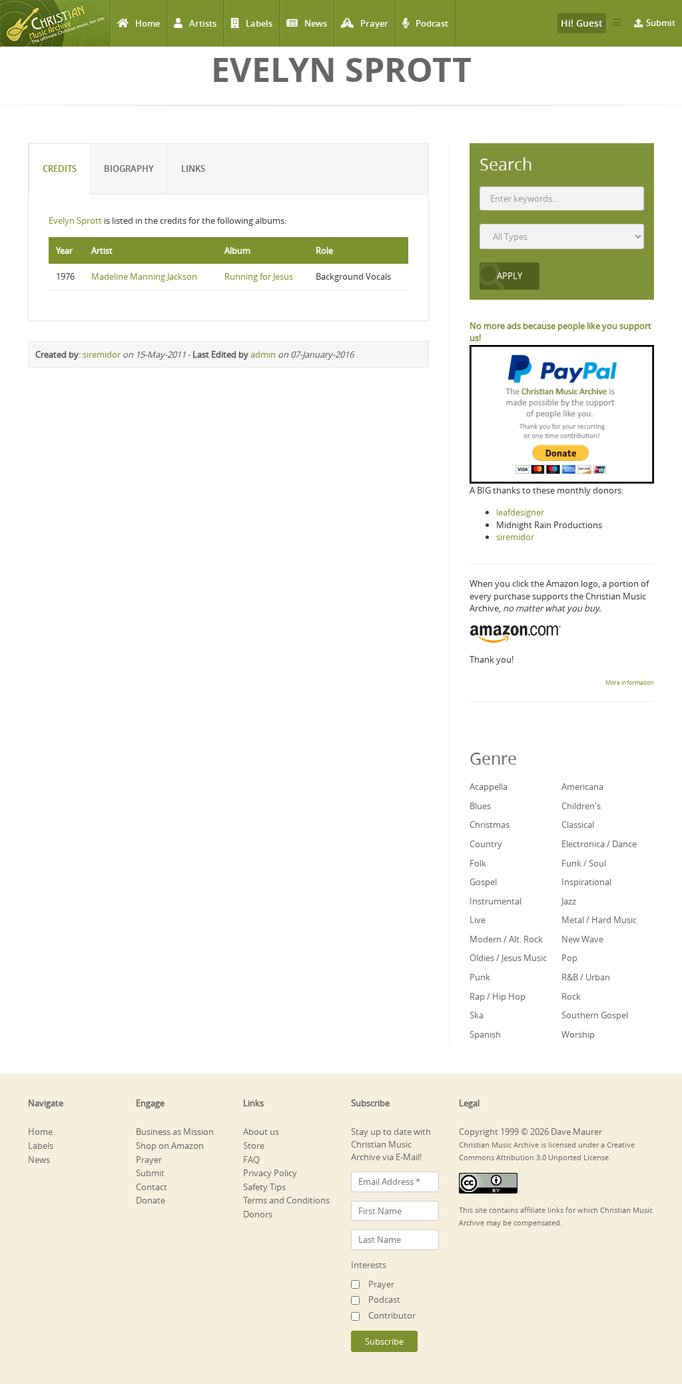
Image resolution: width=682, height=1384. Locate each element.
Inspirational (586, 882)
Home (147, 23)
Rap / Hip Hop (497, 996)
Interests (368, 1265)
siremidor (102, 354)
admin (263, 354)
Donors (257, 1214)
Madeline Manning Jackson (144, 276)
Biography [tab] (129, 168)
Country (486, 844)
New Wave (582, 939)
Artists (202, 23)
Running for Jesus (258, 276)
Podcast (432, 23)
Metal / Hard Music (599, 920)
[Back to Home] (55, 23)
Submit (660, 23)
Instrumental (495, 901)
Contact (151, 1187)
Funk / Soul (583, 863)
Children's (581, 806)
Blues (480, 806)
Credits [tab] (60, 168)
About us (261, 1132)
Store (253, 1146)
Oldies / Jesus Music (508, 958)
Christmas (490, 825)
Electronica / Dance (599, 844)
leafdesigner (520, 512)
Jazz (568, 901)
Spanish (485, 1034)
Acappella (489, 787)
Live (478, 920)
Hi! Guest (582, 23)
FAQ (251, 1160)
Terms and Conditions (286, 1200)
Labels (259, 23)
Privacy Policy (270, 1173)
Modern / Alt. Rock (506, 939)
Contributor (392, 1315)
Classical (577, 825)
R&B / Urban (585, 977)
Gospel (483, 882)
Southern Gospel (594, 1015)
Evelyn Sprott (75, 220)
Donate (150, 1200)
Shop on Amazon (170, 1146)
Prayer (374, 23)
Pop (569, 958)
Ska (477, 1015)
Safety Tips (264, 1187)
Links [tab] (193, 168)
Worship (578, 1034)
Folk (478, 863)
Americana (582, 787)
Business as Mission (175, 1132)
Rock (571, 996)
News (315, 23)
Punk (480, 977)
